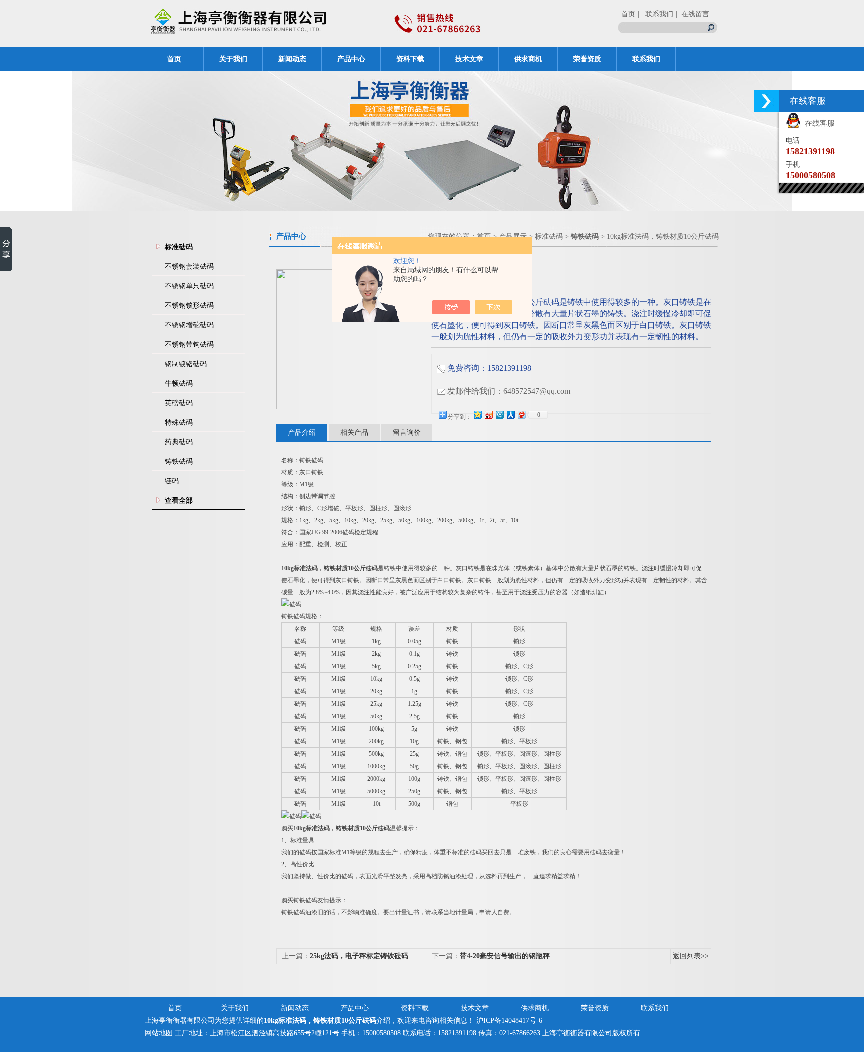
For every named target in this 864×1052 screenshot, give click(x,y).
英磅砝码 (179, 403)
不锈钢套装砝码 (189, 266)
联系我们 (646, 59)
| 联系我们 (656, 14)
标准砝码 (549, 236)
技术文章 (470, 59)
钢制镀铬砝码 (186, 364)
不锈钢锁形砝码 (189, 306)
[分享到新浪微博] (488, 414)
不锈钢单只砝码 (189, 286)
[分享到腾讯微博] (499, 414)
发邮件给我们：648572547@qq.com (509, 391)
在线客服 (818, 124)
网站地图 (159, 1033)
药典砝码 (179, 442)
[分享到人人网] (510, 414)
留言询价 (407, 432)
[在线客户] (766, 101)
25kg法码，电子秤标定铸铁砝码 (359, 956)
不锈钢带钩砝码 (189, 344)
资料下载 (410, 59)
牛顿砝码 (179, 384)
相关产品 (354, 432)
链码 (172, 481)
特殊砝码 (179, 422)
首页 (629, 14)
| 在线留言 (693, 14)
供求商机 (528, 59)
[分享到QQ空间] (477, 414)
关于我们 (234, 59)
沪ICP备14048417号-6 (509, 1020)
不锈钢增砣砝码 (189, 325)
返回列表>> (691, 956)
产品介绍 (302, 432)
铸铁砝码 (179, 462)
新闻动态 (292, 59)
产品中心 (352, 59)
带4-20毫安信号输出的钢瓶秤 (505, 956)
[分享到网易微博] (521, 414)
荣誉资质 (588, 59)
